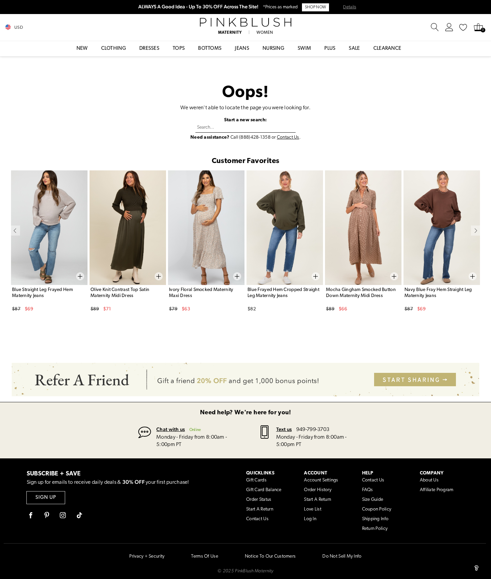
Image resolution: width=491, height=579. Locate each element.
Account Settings (321, 480)
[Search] (435, 27)
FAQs (367, 489)
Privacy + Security (146, 556)
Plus (329, 48)
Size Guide (372, 499)
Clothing (113, 48)
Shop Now (315, 7)
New (82, 48)
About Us (429, 480)
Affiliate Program (437, 489)
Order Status (258, 499)
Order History (317, 489)
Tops (179, 48)
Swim (304, 48)
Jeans (242, 48)
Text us (284, 429)
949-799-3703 (312, 429)
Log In (310, 519)
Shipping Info (375, 519)
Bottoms (209, 48)
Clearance (387, 48)
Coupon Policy (376, 509)
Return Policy (375, 528)
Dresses (149, 48)
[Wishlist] (463, 27)
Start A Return (259, 509)
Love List (312, 509)
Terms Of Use (204, 556)
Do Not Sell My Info (341, 556)
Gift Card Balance (264, 489)
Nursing (273, 48)
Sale (354, 48)
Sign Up (45, 497)
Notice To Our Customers (270, 556)
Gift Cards (256, 480)
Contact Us (288, 137)
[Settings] (449, 27)
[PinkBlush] (245, 22)
